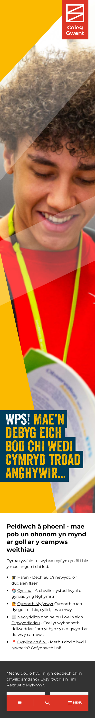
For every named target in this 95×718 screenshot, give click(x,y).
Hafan (23, 577)
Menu (77, 702)
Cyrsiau (24, 591)
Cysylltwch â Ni (32, 642)
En (20, 702)
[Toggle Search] (47, 703)
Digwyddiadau (25, 623)
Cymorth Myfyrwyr (35, 604)
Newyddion (28, 617)
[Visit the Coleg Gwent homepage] (75, 19)
